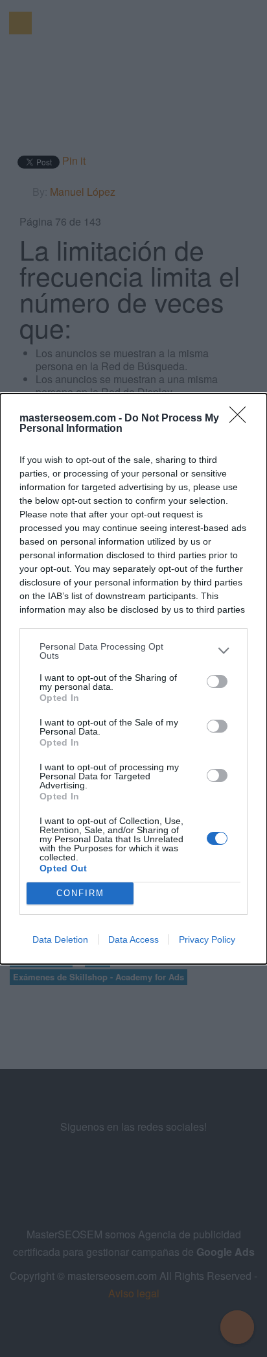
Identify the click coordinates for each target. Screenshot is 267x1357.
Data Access (133, 939)
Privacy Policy (207, 939)
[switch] (217, 681)
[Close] (241, 419)
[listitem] (133, 651)
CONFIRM (80, 893)
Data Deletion (60, 939)
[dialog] (133, 679)
